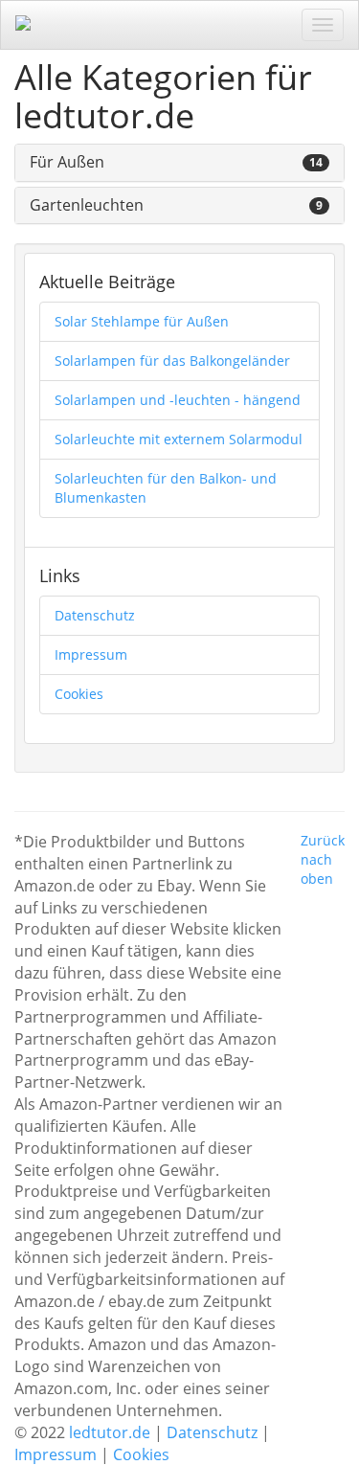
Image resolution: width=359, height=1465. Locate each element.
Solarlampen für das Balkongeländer (172, 360)
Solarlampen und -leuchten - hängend (178, 400)
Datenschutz (95, 615)
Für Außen (67, 161)
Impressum (91, 654)
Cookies (79, 694)
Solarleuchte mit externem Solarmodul (179, 439)
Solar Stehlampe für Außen (142, 321)
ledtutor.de (109, 1432)
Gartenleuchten (87, 204)
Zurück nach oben (323, 859)
